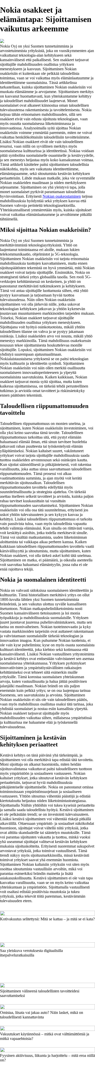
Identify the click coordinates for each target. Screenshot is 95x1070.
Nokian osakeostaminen (62, 196)
